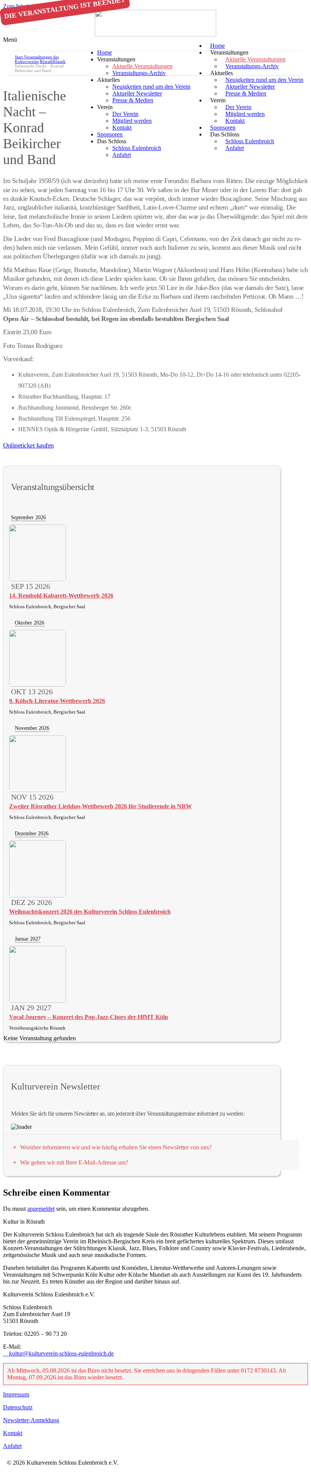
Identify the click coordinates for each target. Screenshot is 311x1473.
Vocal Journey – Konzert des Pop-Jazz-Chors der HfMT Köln (88, 1017)
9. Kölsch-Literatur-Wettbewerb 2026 (57, 701)
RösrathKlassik (53, 61)
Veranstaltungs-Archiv (252, 66)
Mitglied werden (132, 120)
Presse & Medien (245, 93)
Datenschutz (18, 1407)
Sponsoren (110, 134)
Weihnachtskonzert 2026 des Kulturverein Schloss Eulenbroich (90, 911)
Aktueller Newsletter (137, 93)
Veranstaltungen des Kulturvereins (37, 59)
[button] (155, 39)
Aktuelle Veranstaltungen (142, 66)
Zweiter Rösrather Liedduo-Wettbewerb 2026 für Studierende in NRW (100, 806)
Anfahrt (234, 148)
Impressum (16, 1394)
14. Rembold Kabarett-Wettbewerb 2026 (61, 595)
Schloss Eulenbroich (249, 141)
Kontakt (122, 127)
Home (104, 52)
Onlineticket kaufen (28, 445)
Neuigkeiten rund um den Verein (151, 86)
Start (19, 57)
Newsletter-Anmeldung (31, 1420)
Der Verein (125, 114)
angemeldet (41, 1208)
